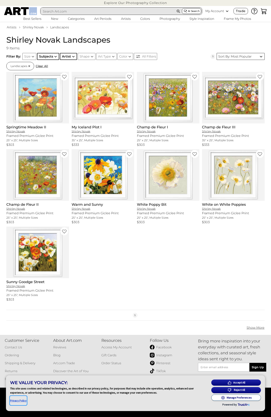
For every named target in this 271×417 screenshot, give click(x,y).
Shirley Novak (33, 27)
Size (27, 56)
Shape (85, 56)
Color (123, 56)
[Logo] (20, 11)
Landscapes (59, 27)
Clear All (42, 66)
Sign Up (258, 367)
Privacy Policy (18, 400)
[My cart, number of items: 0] (264, 11)
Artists (11, 27)
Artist (66, 56)
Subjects (46, 56)
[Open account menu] (227, 11)
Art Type (104, 56)
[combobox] (107, 11)
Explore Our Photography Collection (135, 3)
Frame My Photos (237, 19)
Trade (240, 11)
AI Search (194, 11)
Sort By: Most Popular (235, 56)
